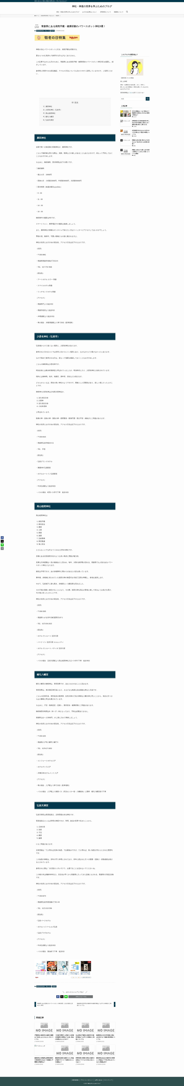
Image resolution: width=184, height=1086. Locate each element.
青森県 (52, 30)
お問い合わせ (98, 1080)
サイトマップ (108, 1080)
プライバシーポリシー (86, 1080)
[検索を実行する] (148, 99)
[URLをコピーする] (2, 548)
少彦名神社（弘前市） (54, 110)
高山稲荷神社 (50, 113)
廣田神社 (49, 106)
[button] (58, 996)
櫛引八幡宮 (50, 117)
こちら (130, 92)
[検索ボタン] (127, 12)
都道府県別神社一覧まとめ (43, 30)
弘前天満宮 (50, 120)
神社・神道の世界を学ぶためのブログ (92, 6)
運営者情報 (75, 1080)
